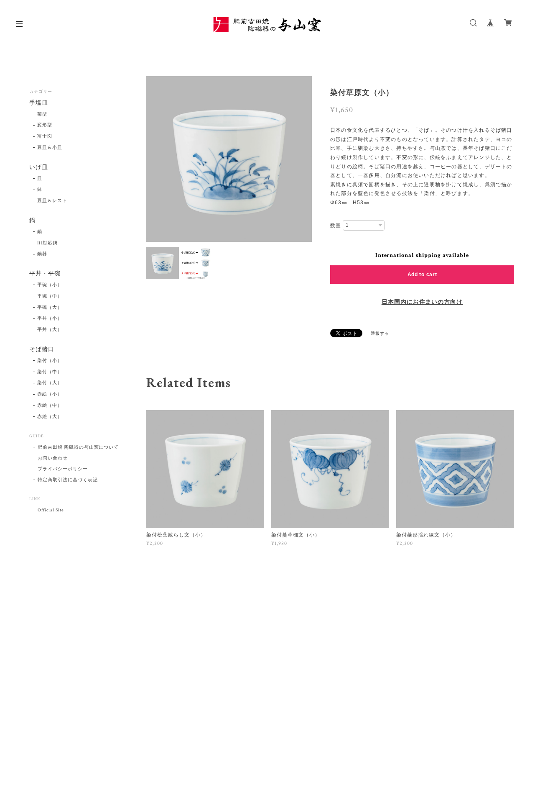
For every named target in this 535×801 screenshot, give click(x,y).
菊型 (42, 114)
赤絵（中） (49, 405)
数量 (335, 225)
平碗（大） (49, 308)
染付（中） (49, 372)
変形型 (44, 125)
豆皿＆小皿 (49, 148)
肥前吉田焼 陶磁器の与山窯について (78, 447)
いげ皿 (38, 167)
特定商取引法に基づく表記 (68, 480)
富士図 (44, 136)
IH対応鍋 (47, 243)
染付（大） (49, 383)
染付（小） (49, 361)
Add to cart (422, 274)
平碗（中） (49, 296)
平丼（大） (49, 330)
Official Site (51, 510)
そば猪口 (41, 349)
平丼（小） (49, 318)
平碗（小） (49, 285)
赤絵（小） (49, 394)
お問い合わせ (53, 458)
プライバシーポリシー (63, 469)
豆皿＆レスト (52, 201)
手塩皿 (38, 103)
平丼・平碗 (45, 273)
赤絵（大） (49, 417)
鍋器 (42, 254)
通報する (380, 333)
